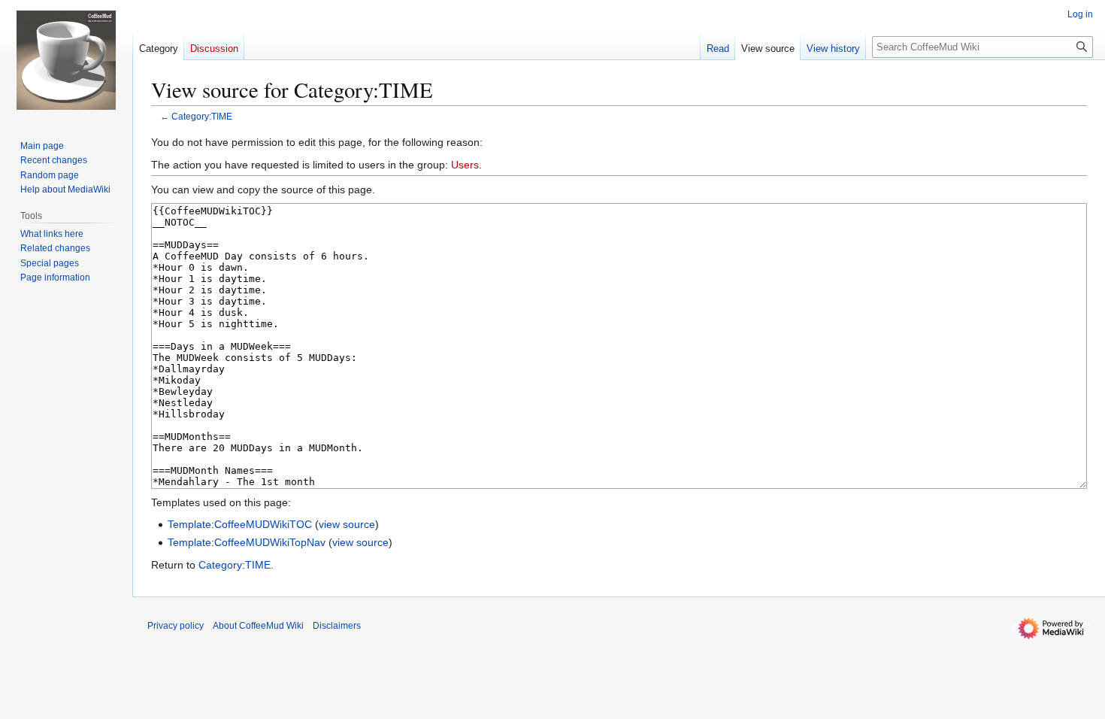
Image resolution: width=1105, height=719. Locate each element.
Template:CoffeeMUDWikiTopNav (246, 542)
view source (347, 524)
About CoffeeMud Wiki (258, 625)
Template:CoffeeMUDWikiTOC (240, 524)
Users (465, 165)
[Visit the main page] (66, 60)
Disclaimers (337, 625)
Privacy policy (175, 625)
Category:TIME (201, 116)
